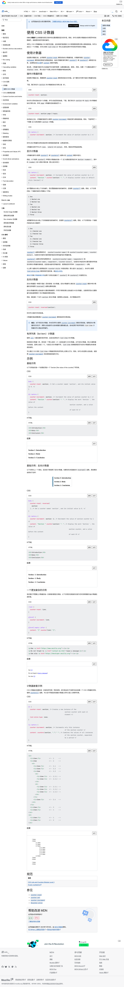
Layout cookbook (9, 204)
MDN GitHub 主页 (80, 969)
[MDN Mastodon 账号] (12, 967)
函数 (4, 268)
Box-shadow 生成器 (10, 219)
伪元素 (39, 63)
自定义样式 (58, 271)
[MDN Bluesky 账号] (6, 967)
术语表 (101, 969)
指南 (2, 30)
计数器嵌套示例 (39, 275)
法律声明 (39, 980)
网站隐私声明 (19, 980)
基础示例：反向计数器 (38, 465)
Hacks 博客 (103, 972)
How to (4, 200)
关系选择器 (6, 246)
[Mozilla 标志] (7, 979)
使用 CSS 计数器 (9, 89)
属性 (4, 238)
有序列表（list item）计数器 (40, 333)
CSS (2, 26)
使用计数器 (106, 25)
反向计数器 (32, 279)
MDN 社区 (77, 956)
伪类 (4, 249)
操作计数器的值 (34, 73)
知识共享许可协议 (54, 984)
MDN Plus (53, 969)
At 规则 (5, 257)
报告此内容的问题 (53, 929)
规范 (104, 31)
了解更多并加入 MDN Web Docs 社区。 (65, 21)
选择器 (5, 242)
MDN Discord (78, 966)
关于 (51, 956)
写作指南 (77, 963)
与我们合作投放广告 (56, 966)
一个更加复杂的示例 (37, 590)
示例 (104, 28)
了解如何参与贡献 (34, 921)
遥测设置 (30, 980)
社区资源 (77, 959)
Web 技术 (102, 956)
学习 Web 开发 (104, 959)
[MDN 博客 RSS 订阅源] (16, 967)
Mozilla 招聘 (54, 963)
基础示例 (30, 275)
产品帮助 (52, 972)
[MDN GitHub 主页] (2, 967)
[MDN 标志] (5, 952)
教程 (100, 966)
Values (5, 260)
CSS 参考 (4, 235)
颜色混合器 (7, 226)
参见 (104, 34)
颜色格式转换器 (9, 223)
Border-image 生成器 (10, 212)
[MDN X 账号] (9, 967)
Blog (95, 11)
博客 (51, 959)
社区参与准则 (49, 980)
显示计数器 (32, 151)
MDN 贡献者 (58, 927)
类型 (4, 264)
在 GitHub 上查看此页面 (36, 929)
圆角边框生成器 (9, 215)
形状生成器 (7, 230)
